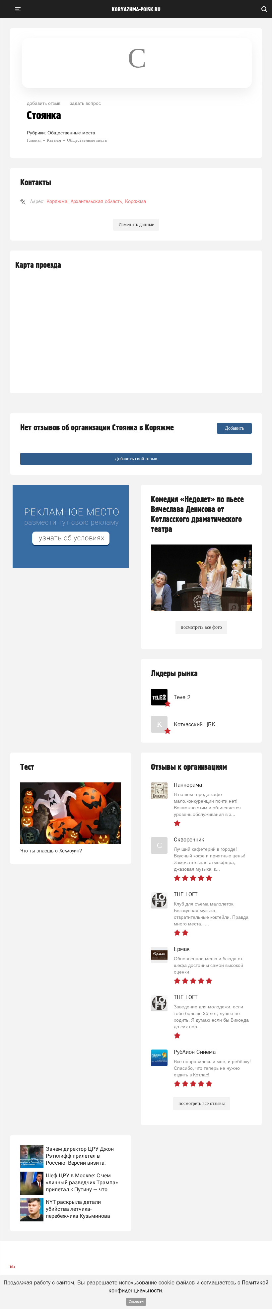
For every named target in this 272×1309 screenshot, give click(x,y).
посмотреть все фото (201, 627)
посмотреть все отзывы (201, 1103)
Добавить (234, 428)
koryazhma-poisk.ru (136, 9)
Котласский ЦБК (194, 724)
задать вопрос (85, 103)
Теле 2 (182, 697)
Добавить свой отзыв (136, 458)
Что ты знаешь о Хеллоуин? (51, 850)
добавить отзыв (43, 103)
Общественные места (71, 132)
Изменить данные (136, 224)
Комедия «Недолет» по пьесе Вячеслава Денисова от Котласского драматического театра (197, 514)
